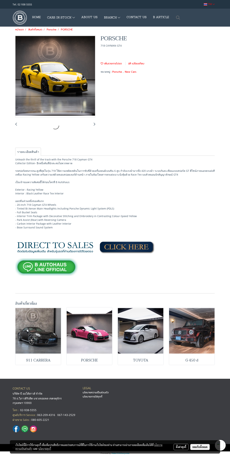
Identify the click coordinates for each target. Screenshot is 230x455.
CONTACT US (136, 17)
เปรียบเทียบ (137, 63)
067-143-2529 (66, 415)
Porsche (117, 72)
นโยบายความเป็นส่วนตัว (96, 392)
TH (210, 4)
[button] (178, 17)
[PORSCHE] (55, 76)
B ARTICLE (161, 17)
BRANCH (111, 17)
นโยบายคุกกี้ (44, 448)
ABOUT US (89, 17)
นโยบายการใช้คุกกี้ (92, 397)
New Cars (130, 72)
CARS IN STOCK (59, 17)
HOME (36, 17)
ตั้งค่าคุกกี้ (181, 447)
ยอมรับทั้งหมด (200, 447)
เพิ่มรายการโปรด (112, 63)
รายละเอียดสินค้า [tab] (28, 152)
